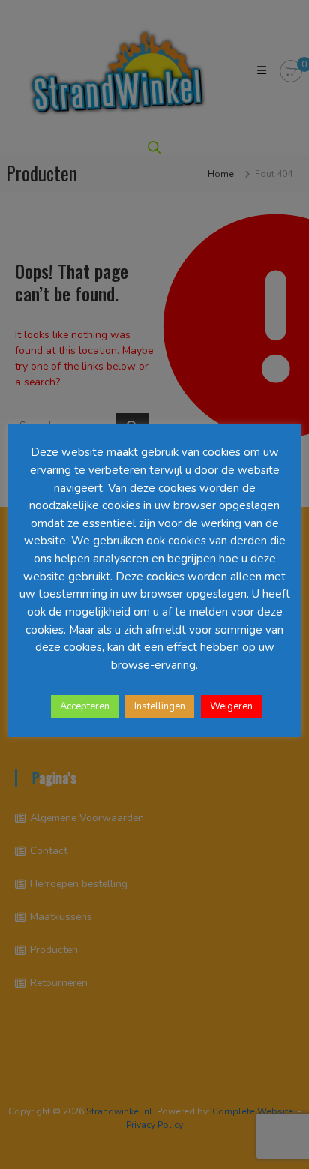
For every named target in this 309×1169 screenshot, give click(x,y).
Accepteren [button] (85, 706)
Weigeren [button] (231, 706)
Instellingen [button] (159, 706)
